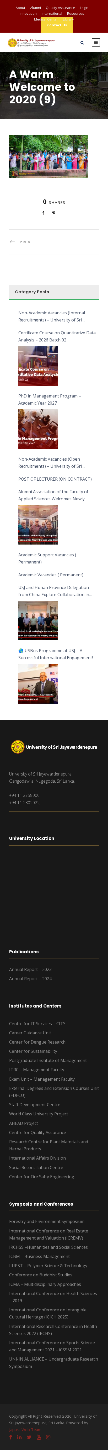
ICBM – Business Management (39, 1256)
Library (68, 19)
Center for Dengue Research (37, 1042)
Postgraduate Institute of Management (48, 1060)
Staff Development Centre (34, 1104)
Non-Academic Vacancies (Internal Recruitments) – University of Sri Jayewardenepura (51, 317)
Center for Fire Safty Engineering (41, 1177)
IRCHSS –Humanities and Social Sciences (48, 1247)
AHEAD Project (23, 1123)
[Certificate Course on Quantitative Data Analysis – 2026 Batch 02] (38, 366)
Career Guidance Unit (30, 1033)
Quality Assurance (60, 7)
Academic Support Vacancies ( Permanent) (47, 558)
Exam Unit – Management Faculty (42, 1079)
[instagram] (48, 1437)
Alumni (35, 7)
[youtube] (39, 1437)
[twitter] (29, 1437)
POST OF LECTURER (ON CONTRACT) (55, 479)
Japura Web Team (25, 1429)
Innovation (28, 13)
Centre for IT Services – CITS (37, 1023)
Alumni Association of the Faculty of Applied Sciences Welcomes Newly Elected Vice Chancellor (53, 495)
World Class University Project (38, 1114)
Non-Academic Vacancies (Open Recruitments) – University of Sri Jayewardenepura (50, 463)
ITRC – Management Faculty (36, 1070)
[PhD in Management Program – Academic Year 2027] (38, 429)
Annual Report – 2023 (30, 969)
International (52, 13)
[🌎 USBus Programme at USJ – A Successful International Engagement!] (38, 684)
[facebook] (10, 1437)
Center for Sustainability (33, 1051)
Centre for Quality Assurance (37, 1132)
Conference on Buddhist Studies (40, 1275)
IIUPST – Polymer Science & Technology (48, 1265)
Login (84, 7)
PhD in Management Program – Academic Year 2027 (49, 399)
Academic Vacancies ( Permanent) (50, 575)
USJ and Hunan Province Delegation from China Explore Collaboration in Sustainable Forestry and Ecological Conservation (53, 591)
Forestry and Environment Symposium (46, 1221)
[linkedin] (19, 1437)
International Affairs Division (37, 1158)
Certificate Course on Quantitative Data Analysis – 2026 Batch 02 (57, 336)
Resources (75, 13)
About (20, 7)
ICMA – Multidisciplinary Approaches (45, 1284)
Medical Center (46, 19)
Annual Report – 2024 (30, 978)
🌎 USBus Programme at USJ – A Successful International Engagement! (55, 654)
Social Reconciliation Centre (36, 1167)
